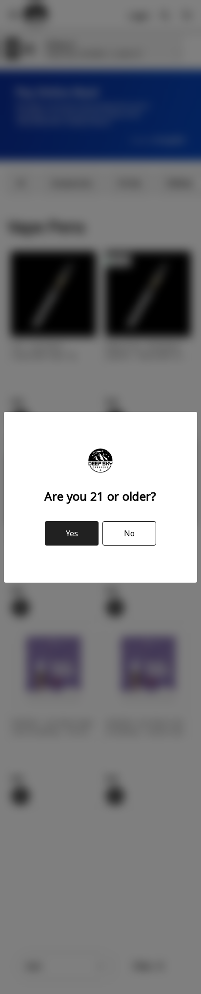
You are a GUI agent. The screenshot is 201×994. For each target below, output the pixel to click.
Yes (72, 533)
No (129, 533)
